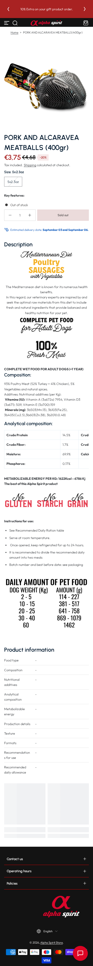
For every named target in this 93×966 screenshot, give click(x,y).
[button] (15, 23)
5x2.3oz (13, 182)
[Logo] (46, 23)
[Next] (85, 9)
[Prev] (8, 9)
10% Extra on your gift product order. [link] (46, 9)
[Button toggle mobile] (7, 23)
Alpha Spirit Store (51, 942)
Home (14, 32)
